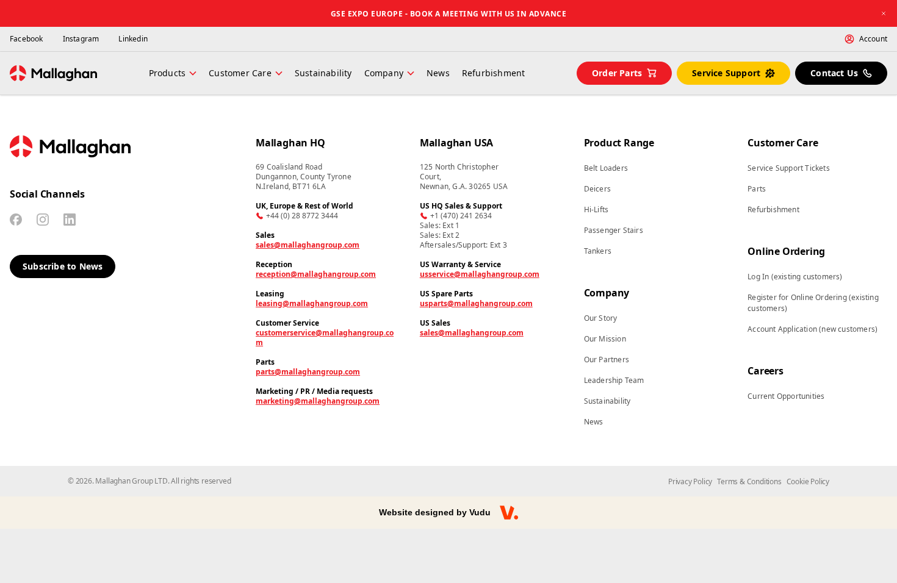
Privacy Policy (690, 481)
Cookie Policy (808, 481)
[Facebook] (16, 219)
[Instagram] (43, 219)
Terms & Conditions (749, 481)
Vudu (480, 512)
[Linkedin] (69, 219)
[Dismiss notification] (883, 13)
